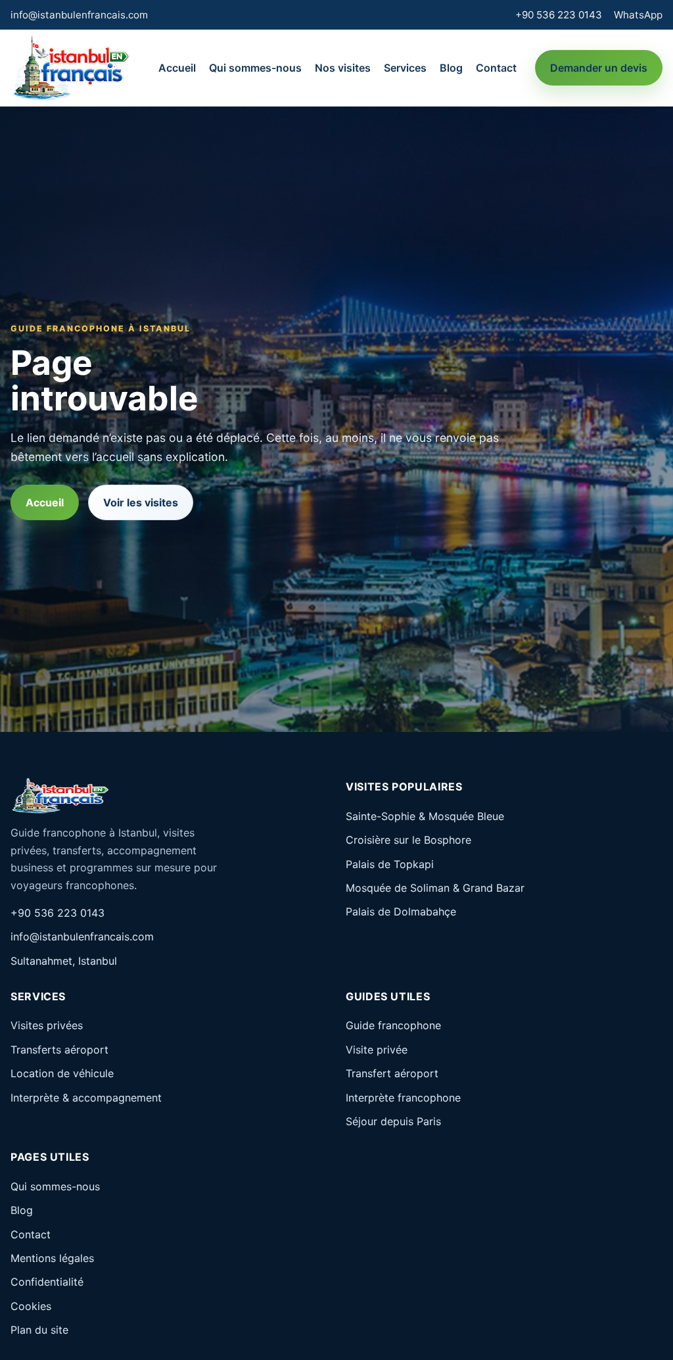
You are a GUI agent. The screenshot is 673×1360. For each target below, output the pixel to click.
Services (405, 67)
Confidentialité (47, 1281)
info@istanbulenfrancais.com (79, 15)
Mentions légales (52, 1258)
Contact (496, 67)
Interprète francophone (403, 1097)
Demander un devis (598, 67)
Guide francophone (393, 1025)
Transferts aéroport (59, 1049)
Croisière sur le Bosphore (408, 839)
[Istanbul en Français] (71, 68)
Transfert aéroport (392, 1073)
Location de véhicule (62, 1073)
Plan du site (39, 1329)
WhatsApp (638, 15)
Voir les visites (140, 502)
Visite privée (376, 1049)
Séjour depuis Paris (393, 1121)
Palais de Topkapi (390, 864)
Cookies (31, 1306)
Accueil (177, 67)
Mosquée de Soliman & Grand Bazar (435, 887)
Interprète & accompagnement (86, 1097)
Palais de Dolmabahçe (401, 911)
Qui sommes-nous (255, 67)
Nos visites (343, 67)
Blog (451, 67)
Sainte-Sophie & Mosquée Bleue (425, 816)
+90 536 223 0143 (558, 15)
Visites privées (47, 1025)
